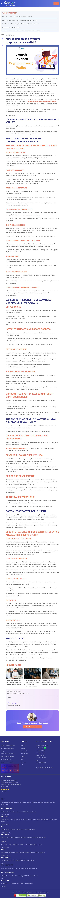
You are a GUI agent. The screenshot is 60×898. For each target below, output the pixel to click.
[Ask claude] (17, 770)
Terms (13, 892)
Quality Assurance (6, 759)
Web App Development (7, 748)
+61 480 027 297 (5, 824)
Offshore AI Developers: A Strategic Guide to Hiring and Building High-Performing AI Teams (32, 683)
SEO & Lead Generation (7, 756)
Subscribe (15, 703)
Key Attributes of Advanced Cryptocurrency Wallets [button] (17, 16)
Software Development (7, 753)
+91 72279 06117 (41, 750)
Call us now (3, 863)
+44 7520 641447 (5, 832)
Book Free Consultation (32, 727)
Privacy (18, 892)
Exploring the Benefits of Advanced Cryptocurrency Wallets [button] (19, 20)
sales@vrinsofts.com (42, 745)
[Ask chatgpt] (3, 770)
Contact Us (24, 751)
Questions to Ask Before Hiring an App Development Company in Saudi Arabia (14, 682)
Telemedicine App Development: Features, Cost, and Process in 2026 (50, 682)
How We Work (24, 753)
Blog (22, 759)
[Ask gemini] (10, 770)
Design (3, 751)
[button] (57, 13)
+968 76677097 (5, 855)
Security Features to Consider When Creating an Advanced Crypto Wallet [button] (23, 31)
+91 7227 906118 (41, 758)
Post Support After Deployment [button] (11, 27)
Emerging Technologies (7, 762)
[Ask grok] (14, 770)
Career (23, 756)
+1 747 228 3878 (40, 753)
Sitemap (23, 762)
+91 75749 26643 (41, 762)
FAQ (22, 764)
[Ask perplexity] (6, 770)
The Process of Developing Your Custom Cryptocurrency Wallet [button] (20, 24)
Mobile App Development (8, 745)
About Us (23, 745)
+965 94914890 (5, 847)
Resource (23, 748)
